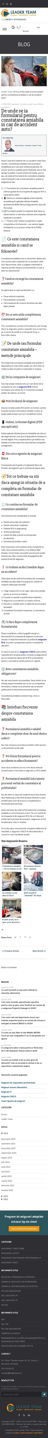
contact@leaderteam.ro (11, 1373)
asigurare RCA (24, 387)
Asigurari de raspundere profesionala (18, 1082)
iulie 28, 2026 (6, 1000)
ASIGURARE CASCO (9, 1262)
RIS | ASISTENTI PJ (9, 1300)
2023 (5, 1199)
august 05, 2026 (7, 987)
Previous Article (12, 951)
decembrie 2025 (8, 1139)
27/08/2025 (5, 104)
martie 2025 (6, 1181)
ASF (3, 1319)
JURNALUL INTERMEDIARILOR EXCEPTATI (19, 1286)
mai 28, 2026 (6, 1045)
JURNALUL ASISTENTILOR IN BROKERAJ (19, 1281)
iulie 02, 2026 (6, 1015)
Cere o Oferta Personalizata (24, 1228)
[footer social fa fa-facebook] (19, 1415)
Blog (17, 91)
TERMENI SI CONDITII (10, 1333)
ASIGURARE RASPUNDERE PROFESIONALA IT (21, 1258)
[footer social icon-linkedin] (29, 1415)
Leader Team (7, 91)
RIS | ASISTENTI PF (9, 1295)
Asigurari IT (6, 1092)
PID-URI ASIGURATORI (11, 1291)
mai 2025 (5, 1171)
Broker (24, 104)
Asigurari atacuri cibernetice (14, 1087)
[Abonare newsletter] (44, 1394)
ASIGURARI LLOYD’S (10, 1253)
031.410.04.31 (7, 1368)
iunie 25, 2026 (6, 1030)
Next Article (38, 951)
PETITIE (4, 1305)
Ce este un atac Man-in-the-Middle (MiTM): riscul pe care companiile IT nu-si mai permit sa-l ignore (23, 1035)
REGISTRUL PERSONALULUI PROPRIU (18, 1277)
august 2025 (6, 1157)
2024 (5, 1196)
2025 (5, 1133)
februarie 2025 (7, 1185)
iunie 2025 (5, 1167)
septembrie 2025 (8, 1153)
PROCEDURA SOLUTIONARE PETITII (17, 1346)
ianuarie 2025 (7, 1190)
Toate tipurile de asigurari (13, 1101)
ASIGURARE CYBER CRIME (12, 1248)
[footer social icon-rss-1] (24, 1415)
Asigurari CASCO (8, 1096)
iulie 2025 (5, 1162)
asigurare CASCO (27, 651)
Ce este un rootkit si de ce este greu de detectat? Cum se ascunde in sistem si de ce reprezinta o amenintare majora (21, 1063)
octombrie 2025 (8, 1148)
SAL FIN (4, 1324)
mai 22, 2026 (6, 1057)
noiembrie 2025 (8, 1143)
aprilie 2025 (6, 1176)
